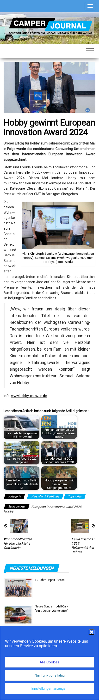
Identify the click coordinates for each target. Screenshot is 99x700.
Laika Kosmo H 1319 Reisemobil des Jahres (83, 545)
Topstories (74, 496)
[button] (91, 632)
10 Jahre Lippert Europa (49, 580)
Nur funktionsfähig (50, 675)
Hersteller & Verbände (45, 496)
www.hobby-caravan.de (29, 396)
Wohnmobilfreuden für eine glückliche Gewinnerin (18, 543)
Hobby (8, 511)
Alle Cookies (49, 662)
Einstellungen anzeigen (49, 688)
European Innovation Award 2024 (56, 507)
